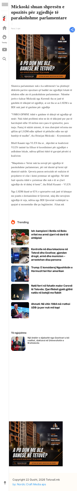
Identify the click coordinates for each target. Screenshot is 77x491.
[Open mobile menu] (5, 4)
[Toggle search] (4, 58)
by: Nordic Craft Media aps (29, 484)
